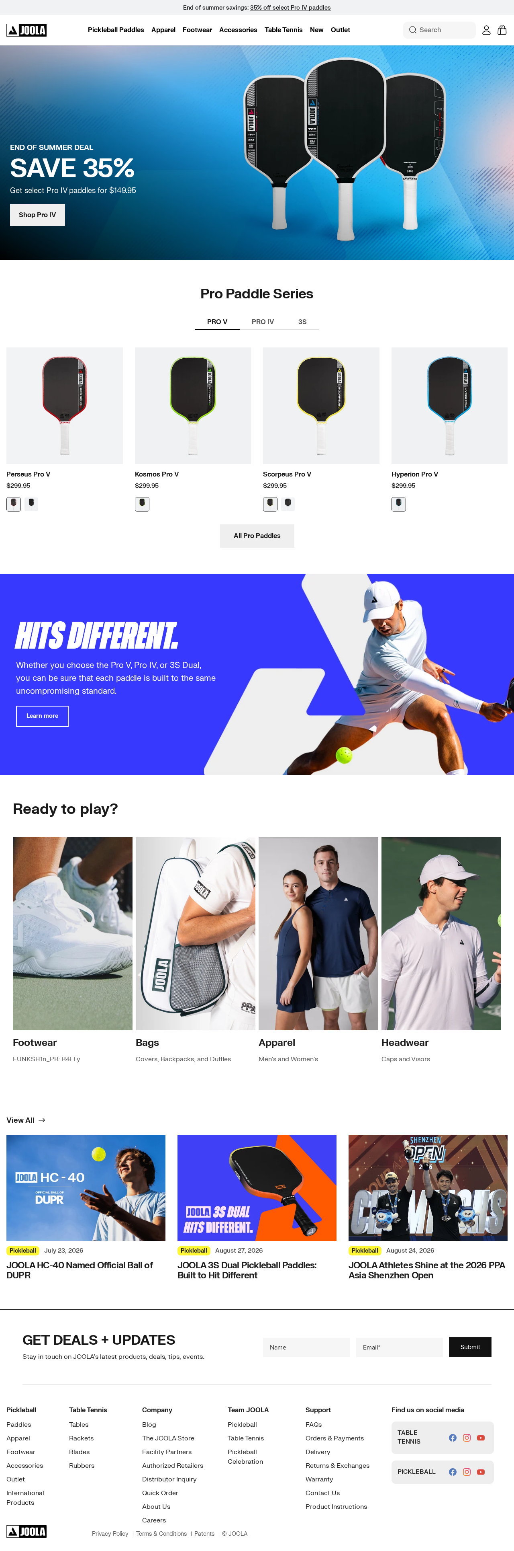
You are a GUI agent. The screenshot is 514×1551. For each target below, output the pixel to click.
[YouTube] (481, 1438)
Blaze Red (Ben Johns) (13, 504)
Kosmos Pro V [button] (157, 474)
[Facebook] (453, 1438)
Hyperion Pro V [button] (415, 474)
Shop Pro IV (37, 215)
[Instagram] (467, 1438)
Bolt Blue (399, 504)
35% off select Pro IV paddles (290, 7)
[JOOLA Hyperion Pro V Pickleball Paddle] (450, 405)
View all (20, 1120)
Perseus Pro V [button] (28, 474)
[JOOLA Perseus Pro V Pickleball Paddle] (64, 405)
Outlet (340, 30)
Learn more (42, 716)
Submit (470, 1347)
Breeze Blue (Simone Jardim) (31, 504)
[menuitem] (116, 30)
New (317, 30)
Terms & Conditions (161, 1533)
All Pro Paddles (257, 536)
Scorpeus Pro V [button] (287, 474)
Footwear (197, 30)
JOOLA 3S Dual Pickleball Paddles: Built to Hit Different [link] (247, 1271)
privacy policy (110, 1533)
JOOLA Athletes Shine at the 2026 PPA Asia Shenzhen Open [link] (427, 1271)
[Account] (486, 30)
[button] (116, 30)
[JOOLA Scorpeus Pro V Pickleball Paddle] (321, 405)
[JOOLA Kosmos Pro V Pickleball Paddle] (193, 405)
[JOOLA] (26, 30)
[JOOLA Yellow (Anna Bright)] (270, 504)
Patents (204, 1533)
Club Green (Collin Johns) (288, 504)
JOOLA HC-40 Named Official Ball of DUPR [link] (79, 1271)
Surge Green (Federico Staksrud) (142, 504)
